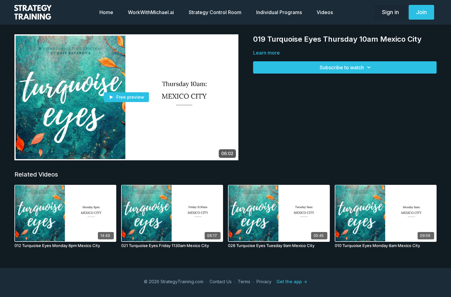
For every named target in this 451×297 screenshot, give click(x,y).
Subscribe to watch (342, 67)
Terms (244, 281)
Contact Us (221, 281)
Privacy (264, 281)
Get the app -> (291, 281)
